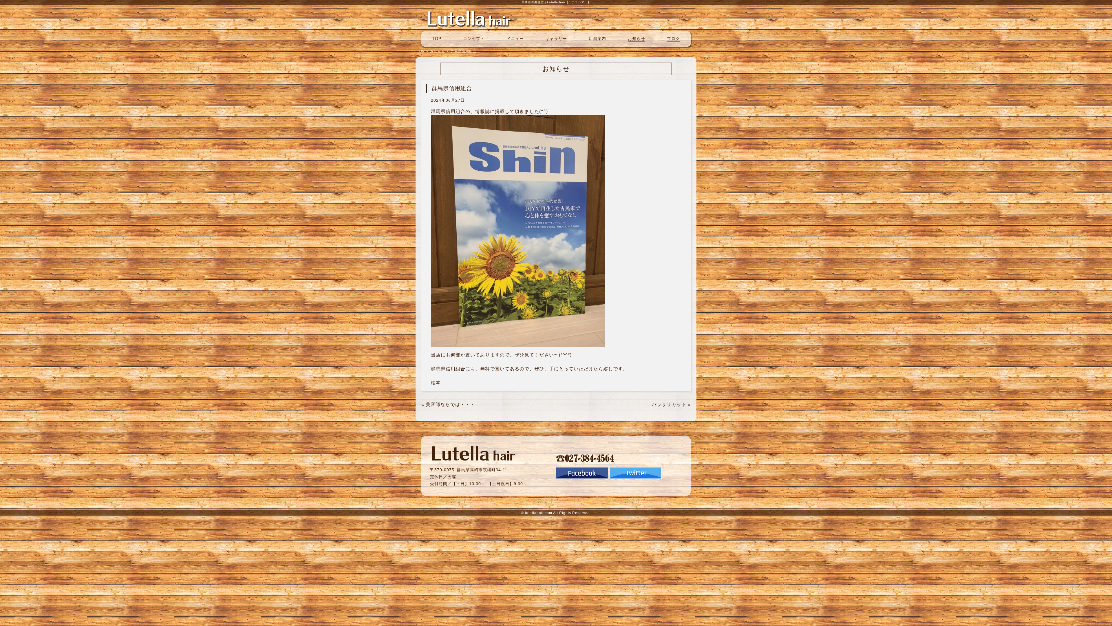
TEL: (585, 458)
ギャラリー (556, 38)
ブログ (673, 38)
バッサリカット (669, 404)
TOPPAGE (469, 18)
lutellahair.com (538, 513)
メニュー (515, 38)
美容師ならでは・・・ (450, 404)
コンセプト (474, 38)
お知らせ (636, 38)
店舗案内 (597, 38)
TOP (436, 38)
